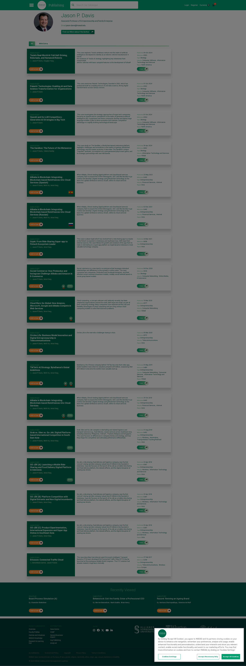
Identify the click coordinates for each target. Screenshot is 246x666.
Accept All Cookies (231, 657)
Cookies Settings (169, 657)
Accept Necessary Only (208, 657)
